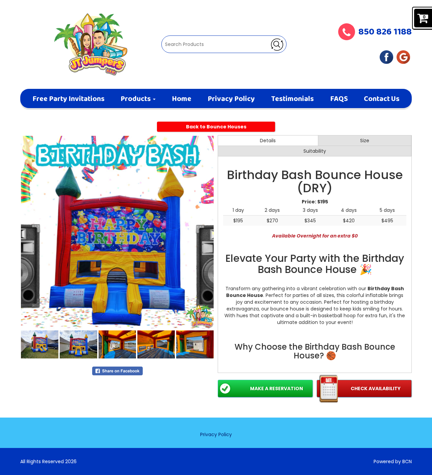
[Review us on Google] (403, 56)
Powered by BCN (393, 461)
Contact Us (382, 99)
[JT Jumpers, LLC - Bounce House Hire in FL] (91, 44)
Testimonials (292, 99)
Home (181, 99)
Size (364, 140)
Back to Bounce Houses (216, 126)
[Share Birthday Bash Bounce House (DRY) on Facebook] (117, 370)
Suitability (314, 151)
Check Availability (376, 388)
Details (268, 140)
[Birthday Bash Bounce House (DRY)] (117, 232)
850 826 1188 (385, 32)
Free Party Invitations (68, 99)
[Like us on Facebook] (386, 56)
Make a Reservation (276, 388)
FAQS (339, 99)
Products (136, 99)
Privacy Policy (231, 99)
